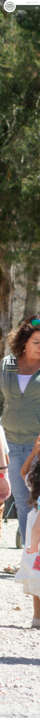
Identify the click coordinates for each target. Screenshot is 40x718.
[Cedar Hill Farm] (10, 6)
